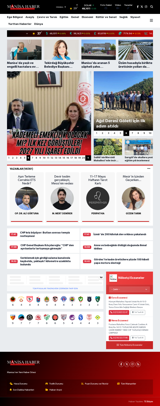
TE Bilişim (148, 401)
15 (63, 158)
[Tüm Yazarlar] (148, 169)
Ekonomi (87, 17)
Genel (75, 17)
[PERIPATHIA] (98, 198)
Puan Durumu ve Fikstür (96, 384)
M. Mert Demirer (62, 213)
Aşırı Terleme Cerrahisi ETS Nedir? (27, 180)
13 (56, 158)
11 (48, 158)
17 (71, 158)
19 (79, 158)
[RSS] (138, 364)
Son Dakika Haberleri (23, 390)
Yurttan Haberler (20, 24)
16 (67, 158)
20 (83, 158)
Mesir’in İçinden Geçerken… (133, 178)
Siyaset (135, 17)
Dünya (38, 24)
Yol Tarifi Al (138, 312)
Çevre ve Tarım (47, 17)
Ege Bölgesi (15, 17)
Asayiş (29, 17)
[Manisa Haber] (23, 7)
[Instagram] (132, 364)
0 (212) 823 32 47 (120, 312)
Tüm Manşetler (128, 384)
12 (52, 158)
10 (44, 158)
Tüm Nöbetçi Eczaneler (131, 345)
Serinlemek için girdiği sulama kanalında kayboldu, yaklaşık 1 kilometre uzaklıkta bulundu (45, 261)
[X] (126, 364)
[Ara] (151, 7)
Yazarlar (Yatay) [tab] (21, 169)
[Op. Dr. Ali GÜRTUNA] (26, 198)
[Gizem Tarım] (133, 198)
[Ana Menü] (151, 20)
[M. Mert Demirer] (62, 198)
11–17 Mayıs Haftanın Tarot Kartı (98, 180)
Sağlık (123, 17)
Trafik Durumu (56, 384)
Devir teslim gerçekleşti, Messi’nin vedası (62, 180)
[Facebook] (121, 364)
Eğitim (64, 17)
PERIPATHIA (97, 213)
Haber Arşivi (56, 390)
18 (75, 158)
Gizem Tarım (133, 213)
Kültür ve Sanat (106, 17)
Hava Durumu (20, 384)
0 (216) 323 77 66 (120, 338)
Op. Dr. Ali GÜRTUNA (27, 213)
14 (59, 158)
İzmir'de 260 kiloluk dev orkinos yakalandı (119, 234)
